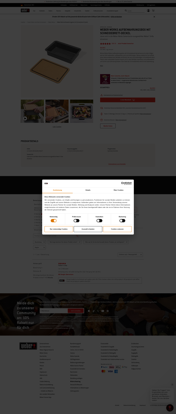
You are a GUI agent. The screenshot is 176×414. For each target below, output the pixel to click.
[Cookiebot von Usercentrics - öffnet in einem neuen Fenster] (123, 183)
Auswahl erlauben (88, 229)
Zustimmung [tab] (57, 190)
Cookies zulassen (117, 229)
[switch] (76, 220)
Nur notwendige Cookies (59, 229)
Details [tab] (88, 190)
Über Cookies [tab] (118, 190)
